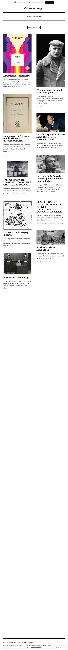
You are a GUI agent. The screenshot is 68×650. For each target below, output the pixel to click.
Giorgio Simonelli (41, 565)
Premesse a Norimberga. (16, 277)
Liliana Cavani (51, 568)
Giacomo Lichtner (42, 563)
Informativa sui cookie (36, 647)
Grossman (40, 634)
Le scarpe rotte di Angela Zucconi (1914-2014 (16, 62)
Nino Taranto (40, 572)
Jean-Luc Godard (42, 568)
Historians (47, 634)
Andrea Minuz (60, 556)
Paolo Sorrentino (50, 572)
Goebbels (49, 565)
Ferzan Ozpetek (58, 561)
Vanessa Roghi (34, 8)
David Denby (58, 558)
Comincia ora (49, 2)
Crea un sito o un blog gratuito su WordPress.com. (18, 642)
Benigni (39, 558)
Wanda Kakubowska (51, 577)
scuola (6, 155)
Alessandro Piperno (51, 556)
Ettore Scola (49, 561)
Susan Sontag (56, 575)
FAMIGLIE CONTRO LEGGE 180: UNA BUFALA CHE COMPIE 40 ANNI (17, 182)
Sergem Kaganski (42, 575)
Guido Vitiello (57, 565)
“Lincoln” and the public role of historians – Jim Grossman (49, 616)
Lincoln (53, 634)
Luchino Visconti (41, 570)
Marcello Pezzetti (52, 570)
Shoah (49, 575)
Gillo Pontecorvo (52, 563)
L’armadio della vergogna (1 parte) (17, 233)
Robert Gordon (60, 572)
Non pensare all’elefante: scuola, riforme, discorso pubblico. (16, 138)
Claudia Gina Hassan (48, 558)
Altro (18, 86)
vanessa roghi (41, 577)
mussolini (60, 570)
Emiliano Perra (41, 561)
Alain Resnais (40, 556)
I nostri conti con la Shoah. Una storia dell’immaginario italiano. (50, 537)
